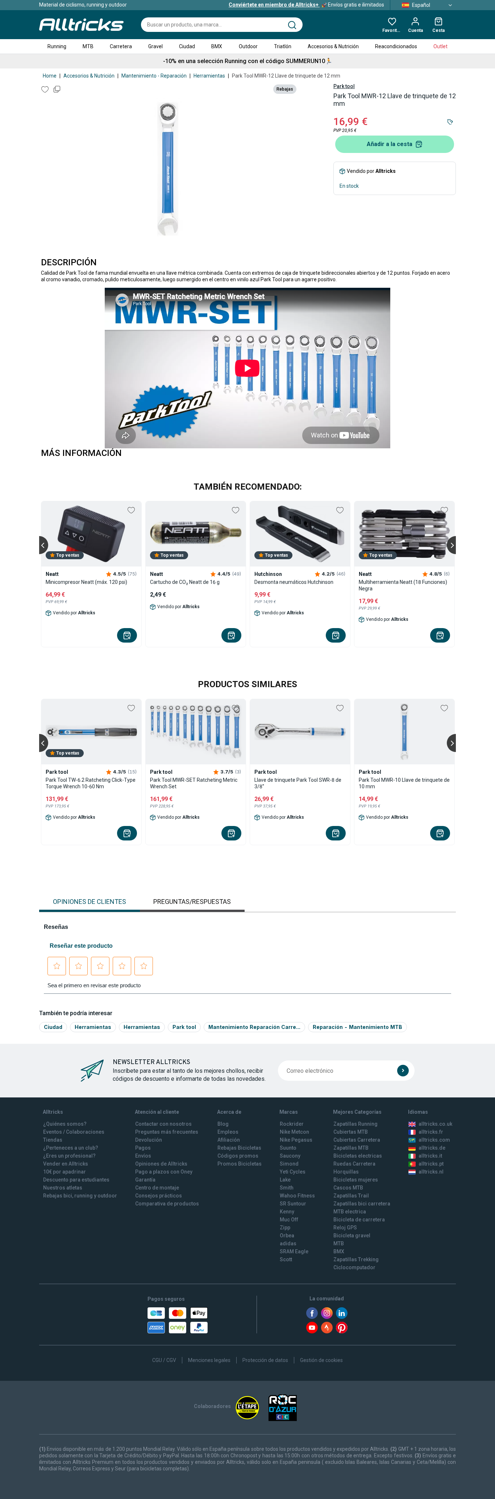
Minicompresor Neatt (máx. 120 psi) (86, 582)
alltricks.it (430, 1156)
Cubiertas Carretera (356, 1140)
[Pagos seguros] (177, 1320)
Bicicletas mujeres (355, 1180)
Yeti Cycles (292, 1172)
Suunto (288, 1148)
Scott (286, 1259)
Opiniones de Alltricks (161, 1164)
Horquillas (346, 1172)
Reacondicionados (396, 46)
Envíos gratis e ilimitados (306, 5)
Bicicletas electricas (357, 1156)
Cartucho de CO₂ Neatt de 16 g (185, 582)
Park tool (344, 86)
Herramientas (209, 76)
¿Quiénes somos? (65, 1124)
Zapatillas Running (355, 1124)
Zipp (285, 1227)
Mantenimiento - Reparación (154, 76)
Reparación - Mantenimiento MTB (357, 1027)
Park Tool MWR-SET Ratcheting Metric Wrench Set (193, 783)
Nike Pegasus (296, 1140)
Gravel (155, 46)
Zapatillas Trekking (356, 1259)
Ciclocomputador (354, 1267)
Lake (285, 1180)
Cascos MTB (348, 1188)
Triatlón (282, 46)
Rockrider (292, 1124)
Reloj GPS (345, 1227)
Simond (289, 1164)
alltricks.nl (431, 1172)
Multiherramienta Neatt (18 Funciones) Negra (403, 585)
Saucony (290, 1156)
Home (50, 76)
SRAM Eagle (294, 1251)
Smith (287, 1188)
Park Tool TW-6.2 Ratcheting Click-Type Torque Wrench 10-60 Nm (91, 783)
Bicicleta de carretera (359, 1219)
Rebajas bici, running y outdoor (80, 1196)
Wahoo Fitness (297, 1196)
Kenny (287, 1211)
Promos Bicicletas (239, 1164)
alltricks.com (434, 1140)
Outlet (440, 46)
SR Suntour (293, 1204)
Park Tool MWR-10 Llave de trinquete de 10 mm (404, 783)
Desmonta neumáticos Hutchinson (293, 582)
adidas (288, 1243)
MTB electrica (349, 1211)
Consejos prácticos (158, 1196)
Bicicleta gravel (351, 1235)
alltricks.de (432, 1148)
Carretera (121, 46)
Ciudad (187, 46)
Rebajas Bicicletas (239, 1148)
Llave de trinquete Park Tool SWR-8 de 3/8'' (297, 783)
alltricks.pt (431, 1164)
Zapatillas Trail (351, 1196)
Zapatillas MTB (351, 1148)
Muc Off (289, 1219)
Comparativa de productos (167, 1204)
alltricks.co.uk (435, 1124)
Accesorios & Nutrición (333, 46)
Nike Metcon (294, 1132)
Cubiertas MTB (350, 1132)
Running (56, 46)
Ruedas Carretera (354, 1164)
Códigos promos (237, 1156)
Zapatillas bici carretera (361, 1204)
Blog (223, 1124)
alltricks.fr (431, 1132)
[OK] (403, 1070)
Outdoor (248, 46)
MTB (88, 46)
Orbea (287, 1235)
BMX (216, 46)
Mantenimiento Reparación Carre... (254, 1027)
